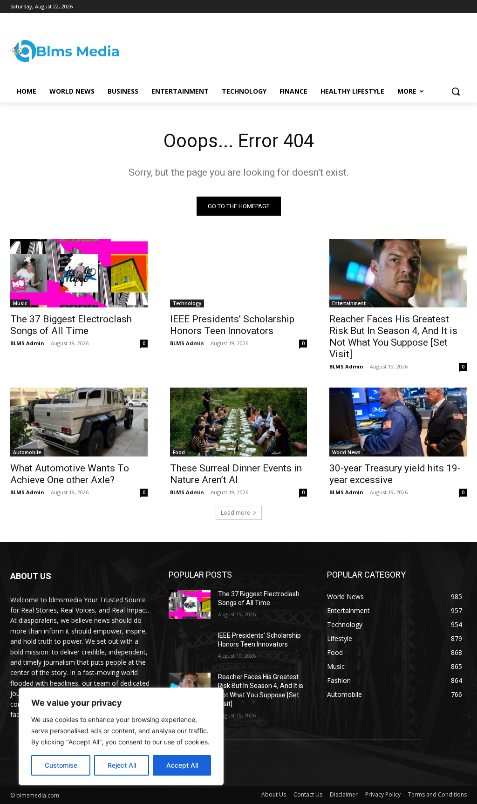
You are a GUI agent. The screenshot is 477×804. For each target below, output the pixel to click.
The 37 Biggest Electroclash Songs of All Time (71, 324)
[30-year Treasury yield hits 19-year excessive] (398, 422)
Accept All (182, 765)
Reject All (122, 765)
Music (20, 303)
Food (179, 452)
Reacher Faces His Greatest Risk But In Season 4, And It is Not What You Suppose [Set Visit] (393, 336)
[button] (455, 91)
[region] (121, 736)
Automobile (27, 452)
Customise (61, 765)
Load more (235, 513)
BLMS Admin (27, 343)
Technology (187, 303)
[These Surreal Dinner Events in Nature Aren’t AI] (238, 422)
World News (346, 452)
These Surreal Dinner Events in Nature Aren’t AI (236, 474)
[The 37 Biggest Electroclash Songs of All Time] (79, 273)
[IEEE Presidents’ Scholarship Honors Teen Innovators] (238, 273)
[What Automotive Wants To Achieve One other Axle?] (79, 422)
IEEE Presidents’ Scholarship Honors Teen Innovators (232, 324)
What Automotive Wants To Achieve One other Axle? (69, 474)
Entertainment (349, 303)
